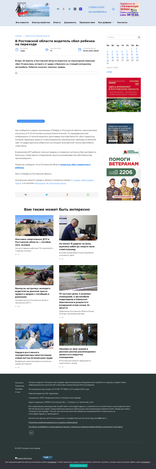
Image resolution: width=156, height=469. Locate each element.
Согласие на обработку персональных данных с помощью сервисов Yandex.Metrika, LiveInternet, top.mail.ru (76, 427)
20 (123, 57)
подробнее (52, 462)
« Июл (109, 72)
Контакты (122, 22)
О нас (17, 392)
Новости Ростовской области (31, 121)
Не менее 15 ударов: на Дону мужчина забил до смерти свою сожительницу (77, 246)
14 (127, 54)
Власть (57, 22)
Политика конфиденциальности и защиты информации (53, 422)
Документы (70, 22)
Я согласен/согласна (78, 465)
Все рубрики (104, 22)
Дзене (18, 183)
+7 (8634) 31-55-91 (96, 7)
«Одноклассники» (57, 183)
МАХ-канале (88, 180)
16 (137, 54)
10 (108, 54)
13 (122, 54)
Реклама (19, 389)
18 (113, 57)
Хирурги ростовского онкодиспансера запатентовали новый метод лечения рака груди (34, 355)
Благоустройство (41, 22)
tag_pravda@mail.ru (97, 12)
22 (132, 57)
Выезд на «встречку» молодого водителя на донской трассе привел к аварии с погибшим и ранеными (32, 292)
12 (117, 54)
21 (127, 57)
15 (132, 54)
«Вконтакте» (40, 183)
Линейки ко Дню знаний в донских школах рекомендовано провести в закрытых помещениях (77, 353)
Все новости (22, 22)
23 (137, 57)
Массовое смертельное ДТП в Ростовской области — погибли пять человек (33, 242)
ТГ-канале (76, 180)
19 (117, 57)
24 (108, 60)
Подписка (19, 386)
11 (112, 54)
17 (107, 57)
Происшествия (87, 22)
